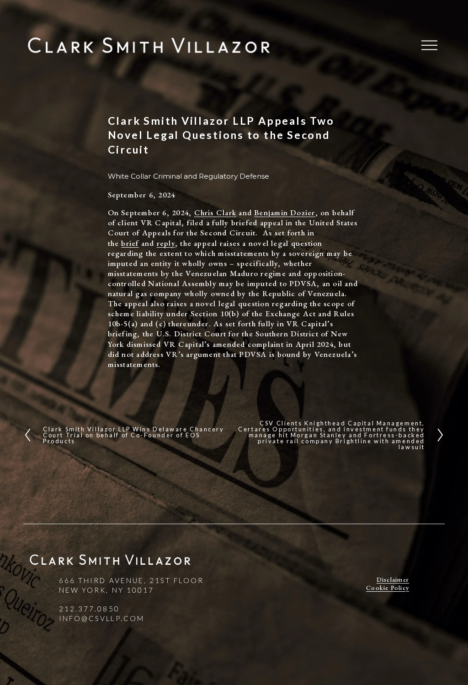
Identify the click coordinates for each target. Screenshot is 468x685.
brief (129, 243)
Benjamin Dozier (284, 212)
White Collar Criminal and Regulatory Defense (188, 176)
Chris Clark (215, 212)
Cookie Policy (387, 588)
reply (166, 243)
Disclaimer (393, 580)
